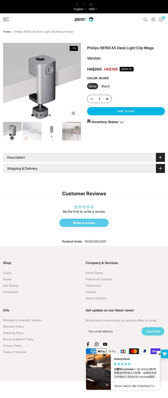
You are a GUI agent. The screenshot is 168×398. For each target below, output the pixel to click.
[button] (160, 354)
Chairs (7, 272)
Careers (91, 292)
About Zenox (94, 272)
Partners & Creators (99, 279)
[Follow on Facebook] (77, 4)
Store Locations (96, 298)
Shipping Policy (13, 333)
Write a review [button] (84, 223)
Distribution (93, 285)
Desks (7, 279)
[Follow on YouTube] (91, 4)
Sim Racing (10, 285)
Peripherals (10, 292)
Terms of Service (14, 352)
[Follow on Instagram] (84, 4)
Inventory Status (105, 122)
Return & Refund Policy (18, 339)
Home (7, 31)
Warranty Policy (13, 326)
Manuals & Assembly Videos (22, 320)
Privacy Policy (12, 345)
